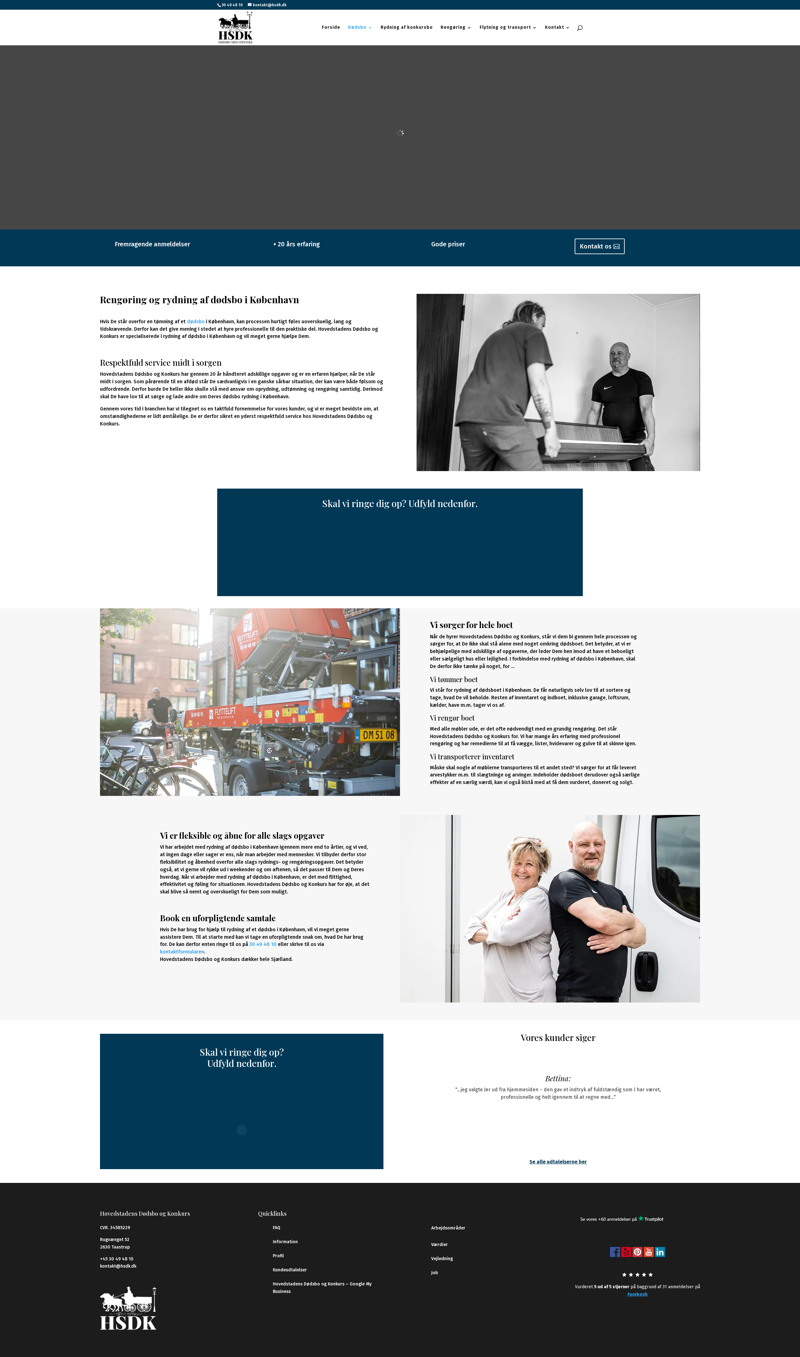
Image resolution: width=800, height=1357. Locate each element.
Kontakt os (596, 246)
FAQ (276, 1227)
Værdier (439, 1244)
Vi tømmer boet (454, 679)
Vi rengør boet (452, 717)
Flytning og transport (505, 27)
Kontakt (554, 27)
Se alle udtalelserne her (558, 1162)
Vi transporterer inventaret (472, 756)
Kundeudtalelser (290, 1270)
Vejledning (442, 1258)
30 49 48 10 (232, 5)
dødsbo (196, 321)
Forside (331, 27)
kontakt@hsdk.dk (118, 1266)
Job (434, 1272)
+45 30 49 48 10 (116, 1259)
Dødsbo (357, 27)
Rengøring (453, 27)
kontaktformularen (182, 952)
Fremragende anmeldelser (152, 244)
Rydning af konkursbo (407, 27)
